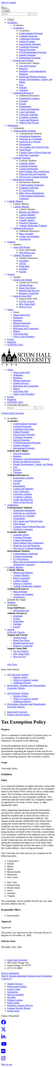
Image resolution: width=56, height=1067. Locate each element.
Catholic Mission (15, 201)
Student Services (21, 325)
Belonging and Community (26, 328)
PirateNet (11, 342)
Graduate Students (21, 158)
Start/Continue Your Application (34, 171)
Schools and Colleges (23, 60)
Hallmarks (18, 317)
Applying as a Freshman (30, 139)
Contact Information (28, 168)
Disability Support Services (20, 1005)
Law (21, 84)
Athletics (11, 242)
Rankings (17, 320)
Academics (12, 22)
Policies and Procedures (18, 714)
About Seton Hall (21, 315)
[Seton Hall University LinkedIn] (4, 1037)
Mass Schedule (26, 233)
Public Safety (13, 1002)
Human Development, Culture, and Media (33, 464)
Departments (25, 106)
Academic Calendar (28, 117)
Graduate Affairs (27, 163)
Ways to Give (25, 307)
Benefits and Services (29, 290)
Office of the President (23, 336)
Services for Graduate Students (33, 177)
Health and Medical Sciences (32, 76)
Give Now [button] (12, 664)
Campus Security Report (18, 1008)
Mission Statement (21, 323)
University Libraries (28, 114)
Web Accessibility (15, 994)
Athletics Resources (22, 255)
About (10, 309)
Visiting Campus (15, 1000)
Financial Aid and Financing (32, 174)
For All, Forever (26, 301)
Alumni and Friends (22, 279)
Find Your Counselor (29, 155)
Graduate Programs (28, 36)
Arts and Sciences (27, 66)
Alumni (10, 274)
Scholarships (25, 144)
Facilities (23, 269)
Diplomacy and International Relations (31, 459)
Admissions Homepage (30, 136)
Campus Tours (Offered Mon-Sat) (35, 152)
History (16, 331)
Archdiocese (25, 239)
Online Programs (27, 41)
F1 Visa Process (26, 190)
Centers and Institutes (29, 109)
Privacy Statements (10, 973)
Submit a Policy (20, 677)
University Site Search (17, 405)
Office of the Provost (29, 122)
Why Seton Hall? (27, 304)
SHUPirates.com (27, 252)
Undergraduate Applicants (31, 185)
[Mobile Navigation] (8, 8)
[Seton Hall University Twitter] (4, 1030)
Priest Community (27, 217)
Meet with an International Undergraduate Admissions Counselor (32, 196)
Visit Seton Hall (20, 334)
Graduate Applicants (28, 187)
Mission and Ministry (29, 212)
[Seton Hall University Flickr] (4, 1052)
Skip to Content (8, 2)
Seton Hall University (17, 712)
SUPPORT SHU (15, 344)
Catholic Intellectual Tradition (33, 225)
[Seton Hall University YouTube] (4, 1045)
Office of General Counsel (25, 680)
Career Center (13, 989)
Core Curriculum (27, 112)
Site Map (11, 997)
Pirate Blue (24, 266)
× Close (5, 11)
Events (10, 339)
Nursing (23, 87)
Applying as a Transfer (30, 141)
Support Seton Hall (22, 296)
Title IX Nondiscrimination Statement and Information (26, 976)
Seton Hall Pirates (21, 247)
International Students (23, 179)
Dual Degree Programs (30, 44)
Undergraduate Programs (31, 33)
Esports (22, 271)
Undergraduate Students (24, 131)
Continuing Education (29, 38)
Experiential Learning (29, 98)
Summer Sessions (27, 55)
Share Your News (27, 288)
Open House (25, 149)
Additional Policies (22, 682)
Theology (23, 90)
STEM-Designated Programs (32, 52)
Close (10, 20)
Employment (13, 1011)
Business (23, 68)
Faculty (22, 103)
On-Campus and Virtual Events (34, 147)
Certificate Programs (28, 47)
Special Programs (27, 49)
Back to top (6, 1064)
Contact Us (6, 978)
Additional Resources (23, 93)
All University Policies (18, 674)
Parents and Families (17, 986)
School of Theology (28, 223)
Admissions (12, 125)
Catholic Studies (26, 220)
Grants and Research (29, 120)
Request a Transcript (28, 293)
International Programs (29, 57)
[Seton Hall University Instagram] (4, 1059)
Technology (12, 992)
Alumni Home (26, 285)
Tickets (22, 263)
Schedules (24, 260)
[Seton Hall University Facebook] (4, 1023)
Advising (23, 101)
